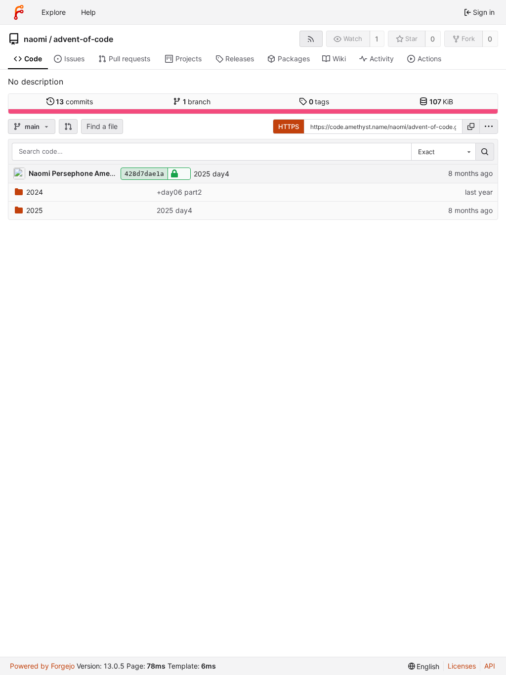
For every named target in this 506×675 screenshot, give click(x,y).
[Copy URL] (471, 126)
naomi (35, 39)
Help (88, 12)
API (489, 666)
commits (74, 101)
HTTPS (288, 126)
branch (197, 101)
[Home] (19, 12)
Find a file (102, 126)
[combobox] (443, 152)
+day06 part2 (179, 192)
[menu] (488, 126)
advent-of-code (83, 39)
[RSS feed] (311, 39)
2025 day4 (211, 173)
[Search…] (484, 152)
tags (319, 101)
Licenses (462, 666)
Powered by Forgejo (42, 666)
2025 (34, 210)
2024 (34, 192)
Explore (54, 12)
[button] (68, 126)
